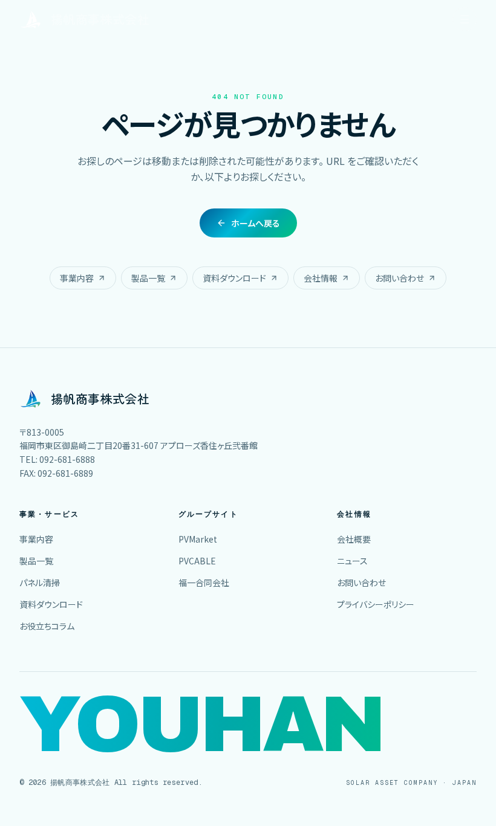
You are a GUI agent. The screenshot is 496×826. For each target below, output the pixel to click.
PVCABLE (197, 561)
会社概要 (354, 539)
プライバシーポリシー (375, 604)
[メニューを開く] (464, 19)
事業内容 (77, 278)
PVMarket (197, 539)
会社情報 (321, 278)
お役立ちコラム (46, 626)
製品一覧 (148, 278)
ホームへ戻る (255, 223)
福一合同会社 (203, 582)
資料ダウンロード (234, 278)
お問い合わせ (399, 278)
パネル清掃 (39, 582)
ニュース (352, 561)
